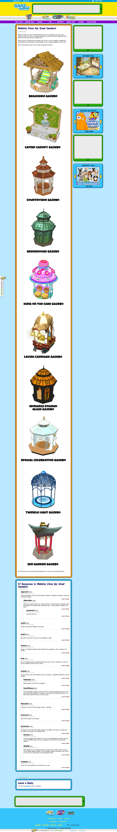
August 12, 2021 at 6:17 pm (27, 593)
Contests (60, 22)
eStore (68, 825)
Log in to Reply (65, 599)
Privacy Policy (45, 825)
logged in (27, 786)
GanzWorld (66, 818)
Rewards (46, 17)
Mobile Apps (71, 22)
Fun (50, 22)
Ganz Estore (26, 1)
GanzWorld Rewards (52, 818)
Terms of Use (53, 825)
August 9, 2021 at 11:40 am (27, 705)
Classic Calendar (89, 131)
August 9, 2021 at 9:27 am (27, 763)
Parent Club (71, 17)
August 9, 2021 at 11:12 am (27, 727)
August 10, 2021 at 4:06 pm (27, 624)
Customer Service (75, 825)
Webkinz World (16, 1)
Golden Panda (89, 76)
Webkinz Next (29, 22)
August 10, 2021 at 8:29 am (30, 689)
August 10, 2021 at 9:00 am (27, 636)
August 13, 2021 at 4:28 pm (30, 602)
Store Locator (89, 186)
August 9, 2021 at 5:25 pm (27, 647)
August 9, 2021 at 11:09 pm (30, 681)
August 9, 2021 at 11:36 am (27, 716)
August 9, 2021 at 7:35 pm (29, 736)
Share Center (91, 22)
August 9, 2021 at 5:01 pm (27, 660)
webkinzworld (22, 31)
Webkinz (60, 818)
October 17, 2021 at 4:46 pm (33, 612)
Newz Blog (19, 22)
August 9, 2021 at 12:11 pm (27, 672)
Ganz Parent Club (62, 821)
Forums (81, 22)
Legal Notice (38, 825)
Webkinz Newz (58, 17)
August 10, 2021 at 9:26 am (30, 747)
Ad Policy (60, 825)
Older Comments (23, 589)
